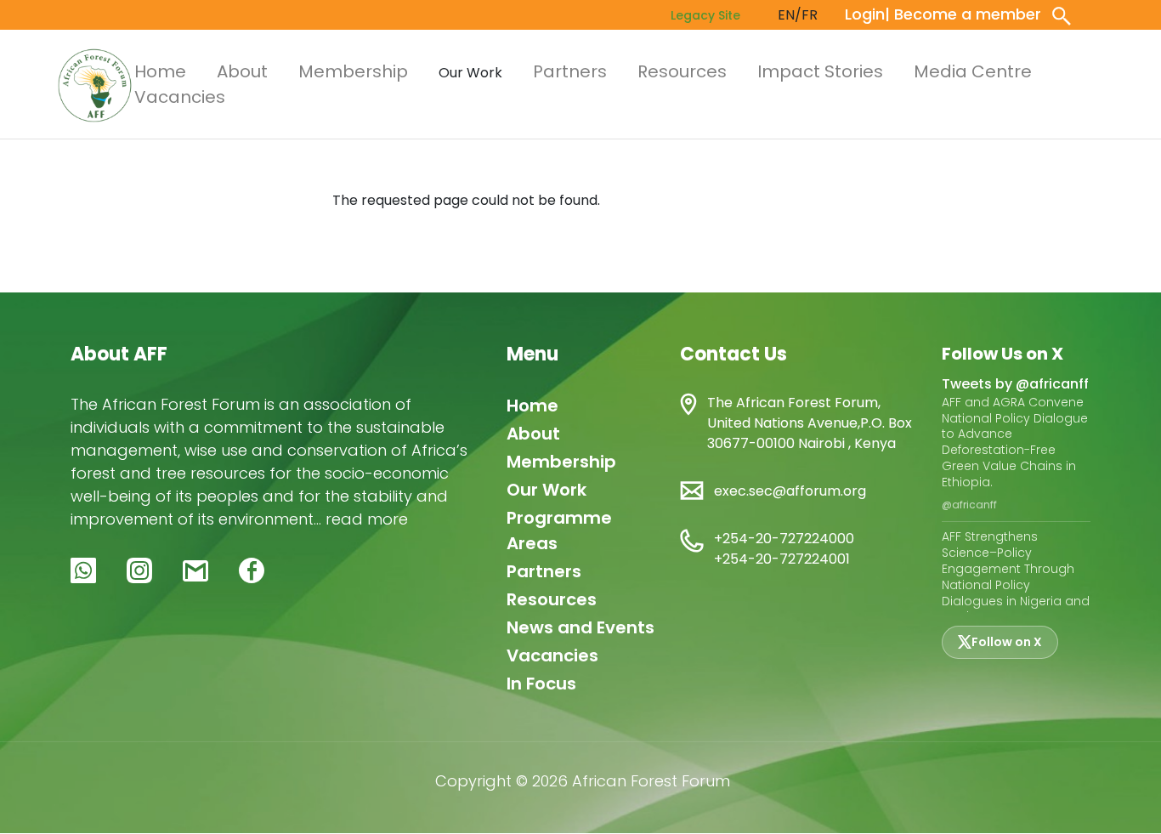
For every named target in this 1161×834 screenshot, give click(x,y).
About (242, 71)
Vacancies (179, 97)
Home (160, 71)
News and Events (580, 627)
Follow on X (1006, 641)
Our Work (546, 490)
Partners (570, 71)
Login (865, 14)
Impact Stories (820, 71)
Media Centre (973, 71)
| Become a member (963, 14)
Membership (353, 71)
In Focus (541, 683)
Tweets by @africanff (1015, 384)
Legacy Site (705, 15)
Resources (682, 71)
